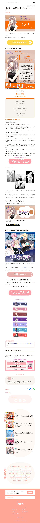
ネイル (29, 478)
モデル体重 (25, 480)
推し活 (28, 475)
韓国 (24, 478)
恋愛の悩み (12, 478)
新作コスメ (20, 466)
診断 (10, 466)
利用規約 (13, 511)
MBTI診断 (15, 466)
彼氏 (17, 473)
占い (30, 466)
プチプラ (25, 466)
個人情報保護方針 (25, 511)
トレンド (20, 480)
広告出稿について (10, 497)
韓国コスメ (29, 468)
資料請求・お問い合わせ (16, 509)
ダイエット (22, 473)
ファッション (28, 473)
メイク (12, 475)
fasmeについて (14, 507)
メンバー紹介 (24, 507)
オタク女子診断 (23, 468)
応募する (30, 492)
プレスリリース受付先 (15, 513)
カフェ (24, 475)
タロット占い (17, 468)
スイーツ (15, 480)
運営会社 (23, 509)
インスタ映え (13, 473)
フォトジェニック (18, 475)
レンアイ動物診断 (19, 478)
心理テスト (11, 468)
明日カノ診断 (8, 12)
